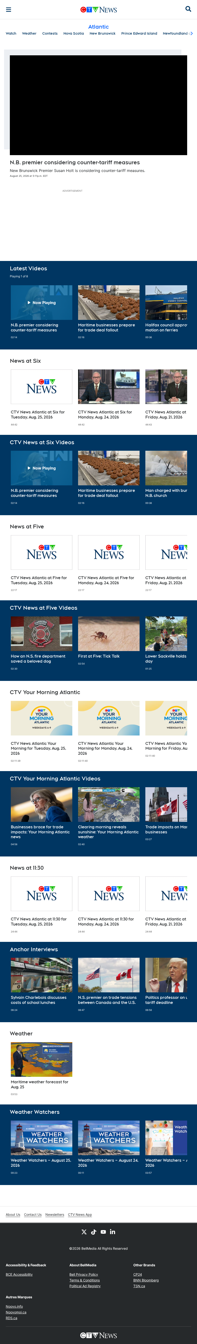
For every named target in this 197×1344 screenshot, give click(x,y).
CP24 (137, 1274)
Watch (11, 33)
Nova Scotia (73, 33)
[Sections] (8, 9)
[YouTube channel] (103, 1232)
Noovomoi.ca (16, 1312)
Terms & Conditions (84, 1280)
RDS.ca (11, 1318)
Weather (29, 33)
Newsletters (54, 1214)
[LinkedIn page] (113, 1232)
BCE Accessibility (19, 1274)
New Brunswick (103, 33)
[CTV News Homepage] (98, 10)
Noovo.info (14, 1306)
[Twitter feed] (84, 1232)
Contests (50, 33)
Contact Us (33, 1214)
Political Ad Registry (85, 1286)
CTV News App (80, 1214)
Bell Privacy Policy (83, 1274)
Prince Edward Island (139, 33)
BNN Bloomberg (146, 1280)
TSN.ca (139, 1286)
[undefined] (41, 312)
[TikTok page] (94, 1232)
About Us (13, 1214)
